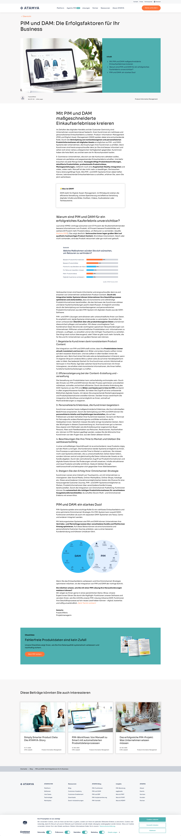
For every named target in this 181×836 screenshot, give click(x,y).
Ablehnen (152, 830)
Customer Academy (75, 791)
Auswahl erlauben (152, 825)
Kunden (142, 797)
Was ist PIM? (120, 794)
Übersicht (27, 16)
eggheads (119, 791)
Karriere (142, 794)
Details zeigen (112, 832)
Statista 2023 (62, 233)
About (142, 788)
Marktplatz (47, 800)
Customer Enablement (75, 794)
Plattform (60, 8)
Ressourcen (105, 8)
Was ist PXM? (120, 797)
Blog (31, 769)
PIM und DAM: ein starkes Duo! (122, 72)
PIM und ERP (96, 794)
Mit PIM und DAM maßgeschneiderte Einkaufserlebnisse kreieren (125, 62)
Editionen (47, 791)
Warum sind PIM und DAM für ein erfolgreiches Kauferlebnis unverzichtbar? (129, 68)
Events (142, 791)
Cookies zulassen (152, 819)
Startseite (23, 769)
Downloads (72, 797)
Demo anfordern (151, 8)
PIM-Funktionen (97, 788)
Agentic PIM (71, 8)
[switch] (67, 832)
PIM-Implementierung (99, 797)
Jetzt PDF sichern (34, 654)
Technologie (48, 797)
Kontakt (135, 1)
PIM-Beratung (120, 788)
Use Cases (47, 794)
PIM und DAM (96, 791)
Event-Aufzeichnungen (76, 800)
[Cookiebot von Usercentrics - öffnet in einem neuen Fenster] (25, 832)
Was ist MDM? (120, 800)
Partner (95, 8)
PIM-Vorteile (96, 800)
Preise (141, 1)
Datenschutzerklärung (107, 826)
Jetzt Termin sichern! (87, 603)
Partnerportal (148, 1)
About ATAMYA (118, 8)
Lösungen (86, 8)
